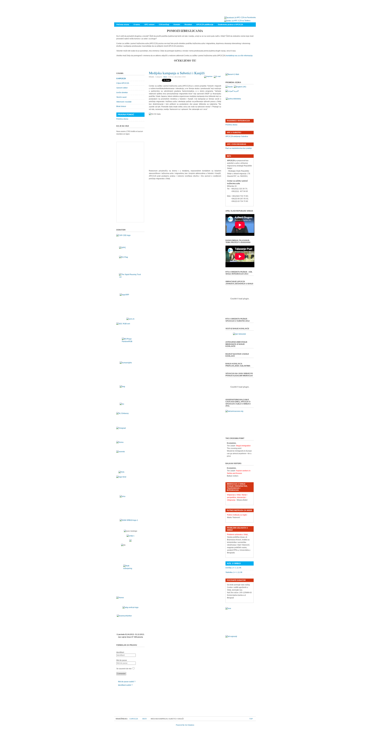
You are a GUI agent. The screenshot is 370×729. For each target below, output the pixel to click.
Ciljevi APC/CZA (122, 83)
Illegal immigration (243, 446)
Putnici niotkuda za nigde (237, 515)
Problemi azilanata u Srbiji (237, 535)
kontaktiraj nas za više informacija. (239, 56)
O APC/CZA (121, 79)
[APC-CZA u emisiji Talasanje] (239, 334)
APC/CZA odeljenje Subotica (236, 136)
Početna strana (122, 119)
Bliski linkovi (121, 106)
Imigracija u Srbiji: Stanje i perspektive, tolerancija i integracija (237, 497)
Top (251, 719)
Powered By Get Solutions (185, 725)
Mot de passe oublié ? (126, 682)
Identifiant (120, 652)
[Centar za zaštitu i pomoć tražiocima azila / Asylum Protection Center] (183, 11)
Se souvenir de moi (124, 669)
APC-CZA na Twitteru (242, 21)
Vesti (165, 77)
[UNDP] (130, 536)
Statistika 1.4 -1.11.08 (233, 572)
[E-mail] (217, 76)
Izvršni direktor (122, 93)
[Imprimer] (208, 76)
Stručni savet (121, 97)
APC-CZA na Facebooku (246, 17)
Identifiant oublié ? (125, 685)
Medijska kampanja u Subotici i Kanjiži (177, 73)
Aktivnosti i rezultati (123, 102)
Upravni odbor (122, 88)
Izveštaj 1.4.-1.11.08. (233, 568)
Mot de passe (121, 660)
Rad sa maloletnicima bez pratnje (238, 148)
